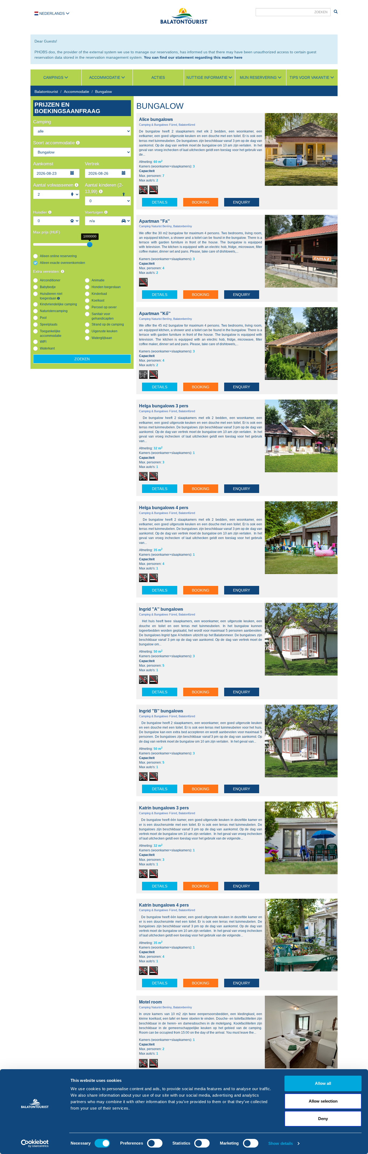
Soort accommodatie (54, 142)
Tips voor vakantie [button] (310, 77)
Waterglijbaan (102, 338)
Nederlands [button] (52, 13)
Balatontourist (46, 91)
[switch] (154, 1143)
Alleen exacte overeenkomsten (62, 263)
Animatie (98, 280)
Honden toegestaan (106, 287)
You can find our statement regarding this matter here (193, 57)
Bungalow (103, 91)
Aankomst (43, 163)
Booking (200, 202)
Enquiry (241, 202)
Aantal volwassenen (54, 185)
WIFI (43, 342)
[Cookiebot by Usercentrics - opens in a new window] (34, 1143)
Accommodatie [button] (105, 77)
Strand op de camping (108, 324)
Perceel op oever (104, 307)
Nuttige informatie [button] (207, 77)
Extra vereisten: (47, 271)
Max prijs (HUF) (46, 232)
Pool (43, 318)
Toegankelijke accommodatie (50, 333)
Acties (158, 77)
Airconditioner (50, 280)
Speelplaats (48, 324)
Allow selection (323, 1101)
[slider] (89, 244)
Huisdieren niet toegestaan (51, 296)
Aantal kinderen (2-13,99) (104, 188)
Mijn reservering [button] (259, 77)
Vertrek (92, 163)
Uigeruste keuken (104, 331)
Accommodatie (76, 91)
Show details (280, 1143)
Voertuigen (94, 212)
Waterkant (47, 348)
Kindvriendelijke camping (58, 304)
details (159, 202)
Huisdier (40, 212)
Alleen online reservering (58, 256)
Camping (42, 121)
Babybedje (48, 287)
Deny (323, 1118)
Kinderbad (99, 294)
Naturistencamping (54, 311)
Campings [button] (53, 77)
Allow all (323, 1083)
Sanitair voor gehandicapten (103, 316)
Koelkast (98, 300)
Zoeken (82, 359)
